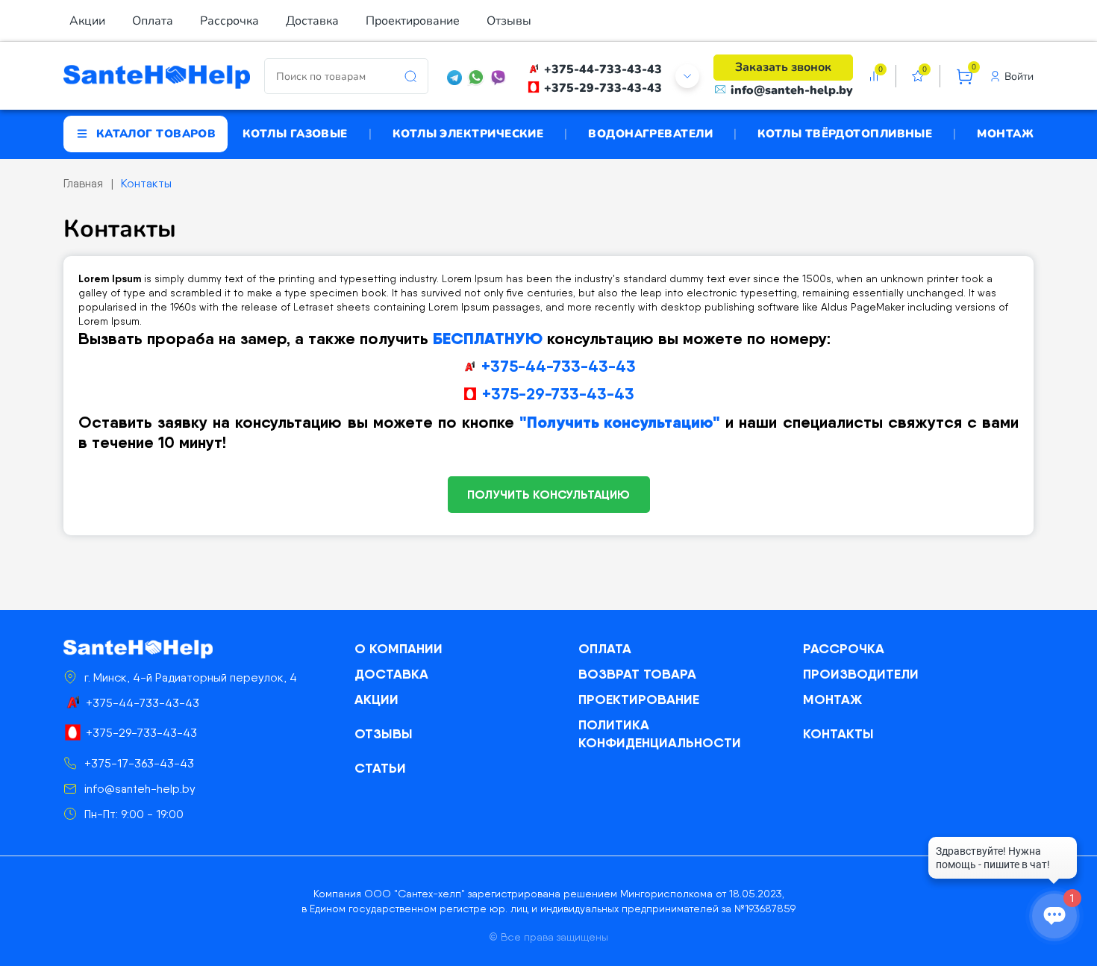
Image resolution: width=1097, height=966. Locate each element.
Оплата (152, 21)
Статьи (380, 767)
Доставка (312, 21)
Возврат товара (637, 673)
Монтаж (1005, 133)
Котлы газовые (295, 133)
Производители (861, 673)
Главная (83, 183)
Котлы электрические (468, 133)
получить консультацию (548, 494)
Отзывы (509, 21)
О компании (398, 648)
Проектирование (413, 21)
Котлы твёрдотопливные (844, 133)
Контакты (146, 183)
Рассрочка (229, 21)
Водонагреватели (650, 133)
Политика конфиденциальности (659, 733)
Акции (87, 21)
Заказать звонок (783, 67)
